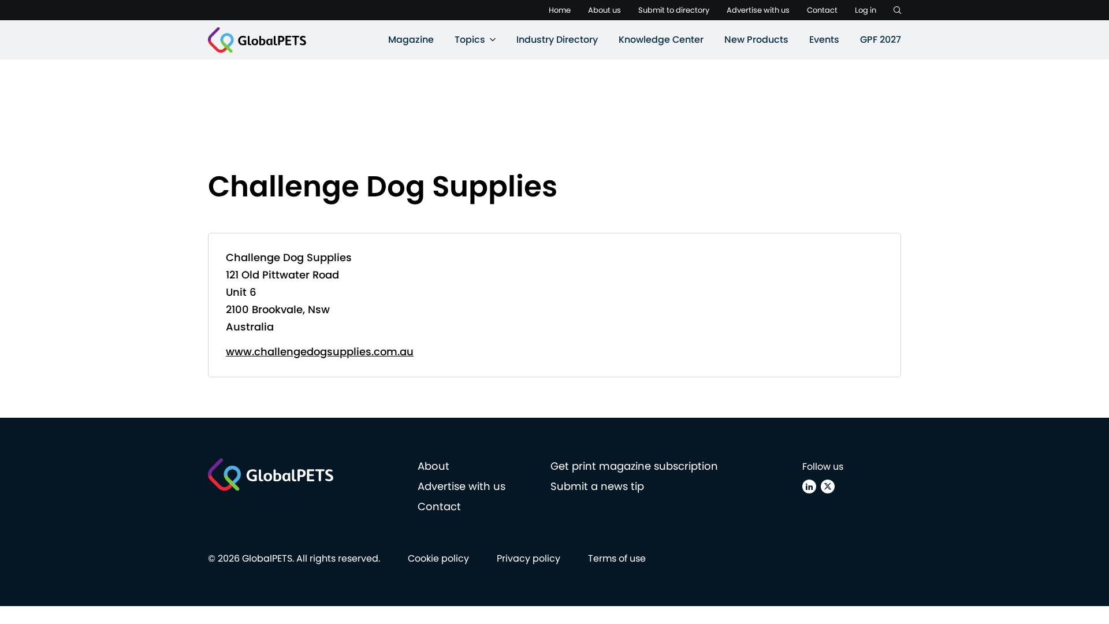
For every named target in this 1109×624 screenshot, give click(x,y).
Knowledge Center (661, 39)
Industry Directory (557, 39)
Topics (470, 39)
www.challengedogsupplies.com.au (320, 351)
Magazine (411, 39)
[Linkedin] (809, 486)
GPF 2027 (880, 39)
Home (560, 10)
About (433, 466)
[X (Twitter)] (828, 486)
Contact (822, 10)
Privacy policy (528, 558)
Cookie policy (438, 558)
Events (824, 39)
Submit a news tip (597, 486)
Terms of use (617, 558)
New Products (756, 39)
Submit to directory (673, 10)
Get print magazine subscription (634, 466)
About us (604, 10)
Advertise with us (758, 10)
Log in (865, 10)
